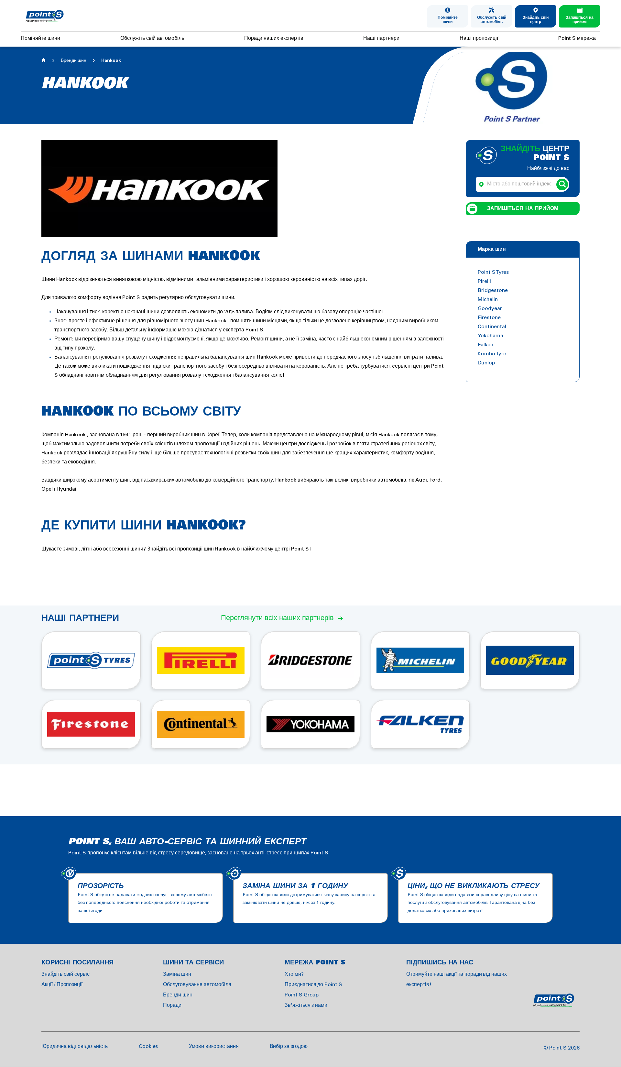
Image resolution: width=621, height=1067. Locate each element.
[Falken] (420, 724)
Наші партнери (381, 38)
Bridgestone (492, 290)
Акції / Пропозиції (61, 984)
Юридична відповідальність (74, 1046)
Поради (172, 1005)
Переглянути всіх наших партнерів (277, 618)
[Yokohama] (310, 724)
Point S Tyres (493, 272)
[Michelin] (420, 660)
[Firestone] (91, 724)
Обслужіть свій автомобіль (491, 20)
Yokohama (490, 335)
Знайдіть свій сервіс (65, 974)
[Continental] (200, 724)
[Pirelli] (200, 660)
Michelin (488, 299)
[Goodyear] (530, 660)
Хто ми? (294, 974)
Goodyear (490, 308)
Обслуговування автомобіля (197, 984)
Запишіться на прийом (580, 20)
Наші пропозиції (479, 38)
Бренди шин (74, 61)
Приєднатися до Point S (313, 984)
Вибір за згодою (289, 1046)
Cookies (148, 1046)
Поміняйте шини (448, 20)
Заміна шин (177, 974)
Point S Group (302, 995)
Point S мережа (577, 38)
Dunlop (486, 363)
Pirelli (484, 281)
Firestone (489, 317)
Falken (485, 344)
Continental (492, 326)
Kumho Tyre (492, 353)
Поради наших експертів (273, 38)
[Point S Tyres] (91, 660)
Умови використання (213, 1046)
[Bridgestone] (310, 660)
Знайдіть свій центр (536, 20)
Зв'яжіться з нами (306, 1005)
